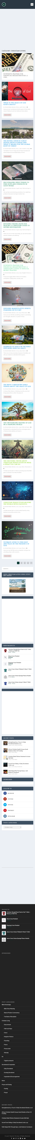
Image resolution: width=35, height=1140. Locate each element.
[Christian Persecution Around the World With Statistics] (17, 490)
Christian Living (25, 148)
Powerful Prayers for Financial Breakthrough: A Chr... (15, 75)
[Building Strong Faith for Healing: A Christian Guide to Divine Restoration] (17, 212)
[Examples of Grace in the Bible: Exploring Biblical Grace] (17, 335)
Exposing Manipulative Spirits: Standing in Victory (17, 309)
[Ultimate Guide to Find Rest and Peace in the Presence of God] (17, 530)
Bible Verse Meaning (9, 1008)
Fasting (6, 1088)
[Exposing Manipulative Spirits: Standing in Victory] (17, 296)
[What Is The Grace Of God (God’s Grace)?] (17, 91)
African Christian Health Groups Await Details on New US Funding (18, 750)
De (2, 1056)
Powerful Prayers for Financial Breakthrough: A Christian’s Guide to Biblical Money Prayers (16, 268)
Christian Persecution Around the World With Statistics (17, 503)
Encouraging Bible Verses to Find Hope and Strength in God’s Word (16, 184)
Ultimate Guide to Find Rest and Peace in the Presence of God (16, 543)
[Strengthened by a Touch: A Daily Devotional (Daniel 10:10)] (5, 743)
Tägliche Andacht (8, 1060)
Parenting (6, 1040)
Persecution (24, 312)
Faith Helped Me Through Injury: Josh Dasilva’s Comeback (18, 771)
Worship (6, 1052)
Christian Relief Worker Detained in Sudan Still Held (19, 757)
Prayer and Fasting (7, 1084)
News (23, 466)
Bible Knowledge (6, 1004)
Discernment (7, 1024)
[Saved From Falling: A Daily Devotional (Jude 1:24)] (5, 765)
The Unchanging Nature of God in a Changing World (17, 423)
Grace (24, 107)
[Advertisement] (17, 29)
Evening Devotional (9, 1072)
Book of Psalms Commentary (12, 1012)
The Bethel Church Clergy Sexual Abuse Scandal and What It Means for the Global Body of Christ (16, 143)
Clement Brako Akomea (10, 107)
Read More (7, 115)
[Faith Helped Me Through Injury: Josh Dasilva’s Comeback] (5, 772)
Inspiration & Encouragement (12, 1076)
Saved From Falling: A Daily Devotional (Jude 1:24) (18, 764)
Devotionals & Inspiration (8, 1064)
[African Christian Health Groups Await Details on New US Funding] (5, 750)
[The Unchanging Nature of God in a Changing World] (17, 411)
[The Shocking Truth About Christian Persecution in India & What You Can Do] (17, 449)
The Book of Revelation (10, 1016)
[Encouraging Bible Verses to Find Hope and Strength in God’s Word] (17, 170)
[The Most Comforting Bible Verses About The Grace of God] (17, 373)
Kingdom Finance (26, 272)
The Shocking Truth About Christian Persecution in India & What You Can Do (17, 462)
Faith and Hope (26, 188)
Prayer (6, 1092)
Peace (23, 548)
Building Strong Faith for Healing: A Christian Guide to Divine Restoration (16, 225)
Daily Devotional (18, 745)
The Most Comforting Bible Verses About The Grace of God (17, 385)
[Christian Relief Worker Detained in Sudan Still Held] (5, 758)
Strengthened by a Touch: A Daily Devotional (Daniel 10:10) (17, 742)
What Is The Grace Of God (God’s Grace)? (14, 103)
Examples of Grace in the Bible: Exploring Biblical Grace (17, 347)
